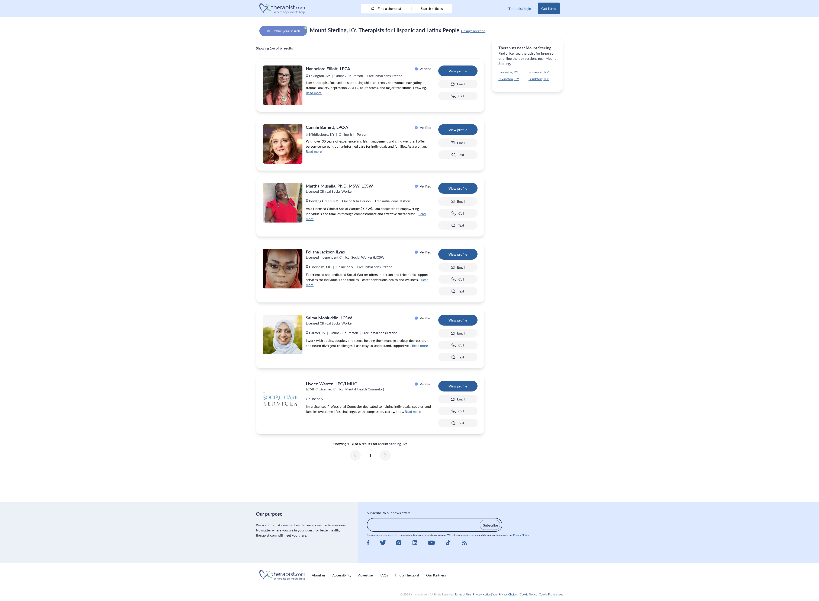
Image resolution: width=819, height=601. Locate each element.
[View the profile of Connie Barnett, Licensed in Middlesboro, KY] (282, 144)
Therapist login (519, 8)
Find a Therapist (407, 575)
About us (318, 575)
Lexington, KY (508, 78)
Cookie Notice (528, 594)
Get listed (548, 8)
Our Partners (436, 575)
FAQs (384, 575)
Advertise (365, 575)
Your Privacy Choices (505, 594)
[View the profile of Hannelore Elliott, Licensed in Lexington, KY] (282, 85)
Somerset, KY (539, 72)
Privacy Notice (521, 535)
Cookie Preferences (551, 594)
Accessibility (341, 575)
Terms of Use (463, 594)
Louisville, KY (508, 72)
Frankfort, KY (539, 78)
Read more (314, 92)
